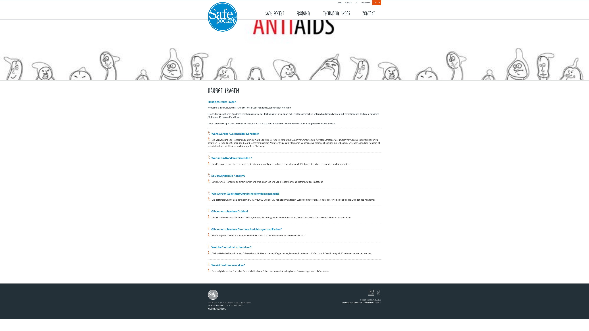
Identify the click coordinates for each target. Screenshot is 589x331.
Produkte (303, 13)
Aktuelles (348, 3)
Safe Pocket (274, 13)
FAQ (356, 3)
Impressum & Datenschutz (352, 302)
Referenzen (365, 3)
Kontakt (368, 13)
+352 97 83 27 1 (217, 305)
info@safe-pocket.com (217, 308)
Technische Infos (336, 13)
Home (339, 3)
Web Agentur (369, 302)
